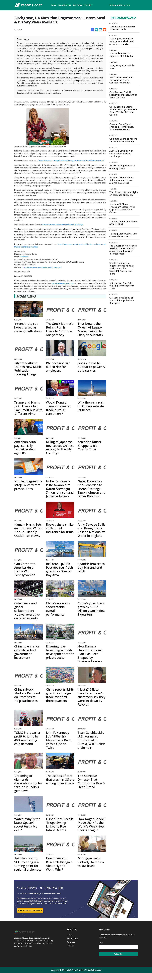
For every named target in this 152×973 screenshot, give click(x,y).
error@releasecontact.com (63, 283)
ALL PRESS (77, 5)
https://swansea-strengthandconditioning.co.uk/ (42, 267)
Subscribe (118, 954)
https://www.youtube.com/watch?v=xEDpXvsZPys (62, 224)
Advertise (71, 942)
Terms (70, 935)
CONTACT (87, 5)
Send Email (23, 256)
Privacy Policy (72, 938)
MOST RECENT (65, 5)
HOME (54, 5)
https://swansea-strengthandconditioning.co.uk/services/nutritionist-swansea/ (71, 160)
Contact (70, 945)
